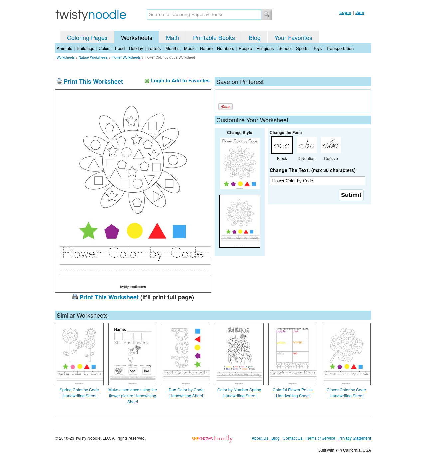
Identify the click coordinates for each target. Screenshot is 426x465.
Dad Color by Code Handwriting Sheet (186, 392)
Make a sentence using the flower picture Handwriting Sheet (132, 395)
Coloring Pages (87, 37)
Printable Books (214, 37)
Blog (255, 37)
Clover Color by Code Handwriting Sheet (346, 392)
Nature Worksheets (93, 57)
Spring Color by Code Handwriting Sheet (79, 392)
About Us (260, 438)
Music (190, 48)
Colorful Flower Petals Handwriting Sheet (293, 392)
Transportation (340, 48)
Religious (265, 48)
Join (359, 12)
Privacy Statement (354, 438)
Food (120, 48)
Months (172, 48)
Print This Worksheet (93, 81)
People (245, 48)
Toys (317, 48)
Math (172, 37)
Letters (154, 48)
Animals (64, 48)
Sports (302, 48)
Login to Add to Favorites (180, 80)
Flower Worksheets (126, 57)
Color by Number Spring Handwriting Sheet (239, 392)
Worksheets (136, 37)
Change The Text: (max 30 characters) (313, 170)
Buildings (85, 48)
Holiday (136, 48)
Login (345, 12)
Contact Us (293, 438)
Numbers (225, 48)
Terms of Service (320, 438)
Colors (105, 48)
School (285, 48)
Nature (206, 48)
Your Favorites (293, 37)
